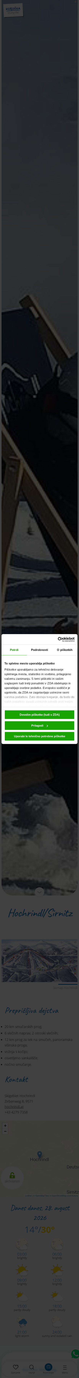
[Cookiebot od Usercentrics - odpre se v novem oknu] (58, 639)
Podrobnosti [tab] (39, 649)
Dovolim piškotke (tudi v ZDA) (40, 714)
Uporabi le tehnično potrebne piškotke (39, 736)
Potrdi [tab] (14, 649)
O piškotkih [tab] (64, 649)
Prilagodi (37, 725)
